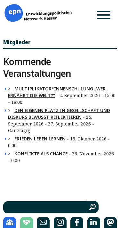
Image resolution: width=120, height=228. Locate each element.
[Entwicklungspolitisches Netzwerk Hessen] (38, 12)
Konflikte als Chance (41, 154)
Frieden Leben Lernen (40, 139)
